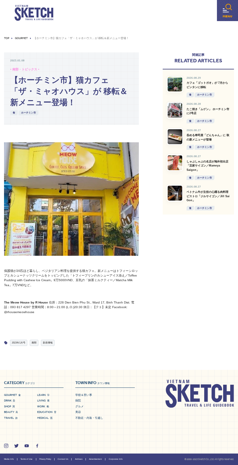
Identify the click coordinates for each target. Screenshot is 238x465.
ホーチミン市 (28, 112)
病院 (78, 400)
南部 (34, 342)
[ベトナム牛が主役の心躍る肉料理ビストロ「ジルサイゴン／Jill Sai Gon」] (175, 193)
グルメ (79, 406)
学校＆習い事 (83, 394)
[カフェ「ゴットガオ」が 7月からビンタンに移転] (175, 84)
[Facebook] (37, 446)
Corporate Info (116, 459)
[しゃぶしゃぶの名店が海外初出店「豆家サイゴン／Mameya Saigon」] (175, 162)
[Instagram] (6, 446)
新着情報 (48, 342)
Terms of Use (26, 459)
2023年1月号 (18, 342)
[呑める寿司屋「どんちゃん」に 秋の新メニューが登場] (175, 136)
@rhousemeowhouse (19, 312)
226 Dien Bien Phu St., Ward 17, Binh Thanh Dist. (94, 302)
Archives (78, 459)
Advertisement (95, 459)
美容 (78, 412)
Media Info (9, 459)
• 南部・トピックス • (24, 69)
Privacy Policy (45, 459)
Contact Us (63, 459)
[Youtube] (26, 446)
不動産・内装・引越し (89, 417)
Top (6, 38)
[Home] (34, 13)
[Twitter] (16, 446)
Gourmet (21, 38)
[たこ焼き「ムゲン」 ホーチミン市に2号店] (175, 110)
